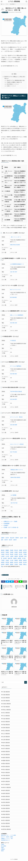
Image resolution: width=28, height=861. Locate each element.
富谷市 (10, 539)
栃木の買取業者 (6, 772)
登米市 (6, 539)
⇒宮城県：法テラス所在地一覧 (10, 527)
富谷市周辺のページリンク (13, 84)
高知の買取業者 (6, 823)
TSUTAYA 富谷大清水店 (16, 391)
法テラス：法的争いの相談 (7, 836)
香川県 (7, 554)
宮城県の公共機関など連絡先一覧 (14, 82)
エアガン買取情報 (14, 1)
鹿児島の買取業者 (7, 829)
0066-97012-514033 (15, 244)
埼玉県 (20, 554)
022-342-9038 (13, 424)
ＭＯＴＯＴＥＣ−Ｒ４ (15, 289)
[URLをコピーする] (25, 581)
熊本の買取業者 (6, 781)
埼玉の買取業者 (6, 712)
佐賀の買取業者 (6, 697)
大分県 (11, 560)
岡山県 (16, 550)
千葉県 (2, 560)
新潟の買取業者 (6, 766)
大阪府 (7, 560)
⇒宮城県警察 (6, 523)
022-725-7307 (13, 272)
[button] (3, 581)
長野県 (20, 560)
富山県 (25, 562)
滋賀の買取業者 (6, 778)
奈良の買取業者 (6, 721)
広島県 (2, 554)
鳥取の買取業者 (6, 826)
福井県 (2, 564)
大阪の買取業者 (6, 718)
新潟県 (5, 558)
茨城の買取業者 (6, 805)
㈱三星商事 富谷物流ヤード (17, 264)
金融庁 (2, 847)
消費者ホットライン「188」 (7, 838)
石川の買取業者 (6, 784)
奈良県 (20, 562)
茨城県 (11, 550)
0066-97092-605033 (15, 477)
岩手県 (25, 550)
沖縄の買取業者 (6, 775)
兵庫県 (16, 564)
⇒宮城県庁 (5, 525)
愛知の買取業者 (6, 763)
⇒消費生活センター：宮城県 (10, 521)
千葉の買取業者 (6, 706)
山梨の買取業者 (6, 739)
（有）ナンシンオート (15, 237)
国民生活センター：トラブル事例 (8, 835)
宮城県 (11, 552)
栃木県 (16, 562)
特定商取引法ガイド (5, 840)
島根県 (2, 562)
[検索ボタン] (26, 1)
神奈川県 (10, 558)
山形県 (2, 556)
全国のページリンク (11, 85)
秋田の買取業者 (6, 799)
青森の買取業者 (6, 814)
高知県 (11, 554)
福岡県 (7, 564)
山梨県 (11, 556)
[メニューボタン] (1, 1)
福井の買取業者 (6, 790)
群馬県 (25, 552)
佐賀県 (16, 554)
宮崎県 (7, 552)
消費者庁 (3, 849)
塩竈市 (2, 537)
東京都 (7, 562)
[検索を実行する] (25, 682)
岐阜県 (2, 552)
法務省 (2, 844)
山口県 (7, 556)
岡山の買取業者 (6, 745)
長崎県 (16, 560)
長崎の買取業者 (6, 808)
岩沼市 (7, 537)
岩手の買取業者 (6, 748)
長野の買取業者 (6, 811)
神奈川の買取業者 (7, 787)
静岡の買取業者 (6, 817)
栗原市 (17, 537)
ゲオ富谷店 (13, 340)
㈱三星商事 (13, 495)
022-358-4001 (13, 373)
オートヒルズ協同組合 (15, 366)
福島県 (11, 564)
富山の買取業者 (6, 730)
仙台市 (21, 537)
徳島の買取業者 (6, 757)
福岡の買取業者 (6, 793)
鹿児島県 (21, 556)
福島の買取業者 (6, 796)
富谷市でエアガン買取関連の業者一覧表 (16, 80)
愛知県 (2, 550)
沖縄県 (20, 550)
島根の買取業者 (6, 751)
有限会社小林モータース (17, 469)
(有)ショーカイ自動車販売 (16, 315)
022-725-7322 (14, 503)
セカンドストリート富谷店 (17, 444)
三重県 (25, 554)
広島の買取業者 (6, 754)
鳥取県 (25, 560)
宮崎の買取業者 (6, 727)
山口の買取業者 (6, 733)
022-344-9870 (13, 399)
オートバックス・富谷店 (16, 417)
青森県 (15, 558)
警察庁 (2, 850)
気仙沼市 (12, 537)
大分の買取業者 (6, 715)
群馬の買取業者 (6, 802)
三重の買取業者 (6, 691)
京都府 (16, 552)
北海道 (20, 564)
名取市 (15, 539)
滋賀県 (16, 556)
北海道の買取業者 (7, 703)
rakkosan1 (14, 606)
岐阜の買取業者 (6, 742)
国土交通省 (3, 846)
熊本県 (20, 552)
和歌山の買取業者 (7, 709)
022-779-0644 (13, 452)
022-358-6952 (13, 297)
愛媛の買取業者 (6, 760)
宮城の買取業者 (5, 12)
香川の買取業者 (6, 820)
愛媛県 (7, 550)
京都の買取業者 (6, 694)
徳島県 (11, 562)
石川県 (23, 558)
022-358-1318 (13, 322)
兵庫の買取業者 (6, 700)
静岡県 (19, 558)
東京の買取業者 (6, 769)
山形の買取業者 (6, 736)
